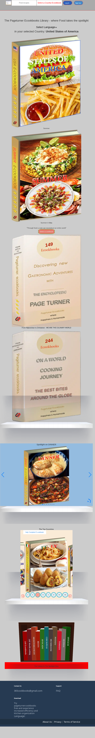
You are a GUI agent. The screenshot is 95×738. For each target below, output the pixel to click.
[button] (90, 474)
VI (53, 594)
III (37, 594)
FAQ (58, 691)
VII (59, 594)
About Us (47, 721)
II (32, 594)
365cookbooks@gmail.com (26, 691)
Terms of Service (72, 721)
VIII (65, 594)
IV (43, 594)
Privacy (57, 721)
